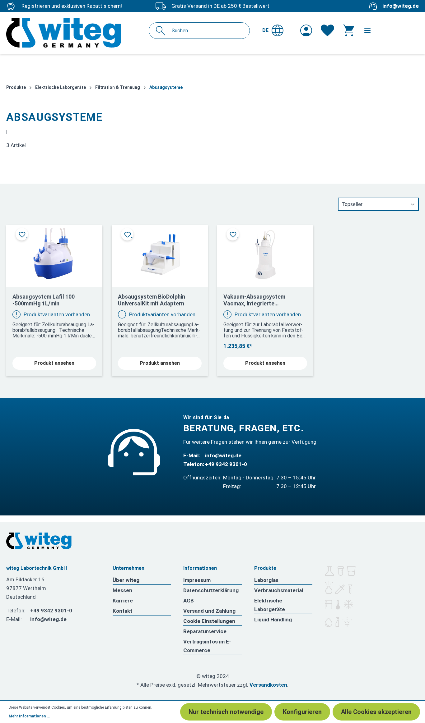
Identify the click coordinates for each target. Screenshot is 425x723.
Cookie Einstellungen (209, 621)
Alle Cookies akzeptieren (376, 712)
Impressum (197, 580)
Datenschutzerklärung (211, 590)
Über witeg (126, 580)
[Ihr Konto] (306, 30)
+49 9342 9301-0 (226, 464)
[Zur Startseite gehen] (74, 33)
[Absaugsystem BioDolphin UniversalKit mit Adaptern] (160, 253)
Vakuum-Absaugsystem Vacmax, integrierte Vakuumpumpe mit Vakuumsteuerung (254, 300)
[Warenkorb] (348, 30)
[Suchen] (162, 31)
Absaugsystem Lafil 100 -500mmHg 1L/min (43, 300)
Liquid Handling (273, 619)
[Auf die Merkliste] (22, 234)
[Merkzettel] (327, 30)
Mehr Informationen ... (29, 716)
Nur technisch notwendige (226, 712)
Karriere (123, 600)
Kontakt (122, 611)
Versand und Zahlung (209, 611)
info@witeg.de (400, 6)
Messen (122, 590)
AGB (188, 600)
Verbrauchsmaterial (278, 590)
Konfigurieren (302, 712)
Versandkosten (268, 685)
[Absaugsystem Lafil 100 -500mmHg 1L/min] (54, 253)
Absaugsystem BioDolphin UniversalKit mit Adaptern (151, 300)
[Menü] (367, 30)
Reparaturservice (205, 631)
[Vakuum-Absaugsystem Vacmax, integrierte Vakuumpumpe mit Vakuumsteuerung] (265, 253)
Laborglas (266, 580)
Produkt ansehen (54, 363)
